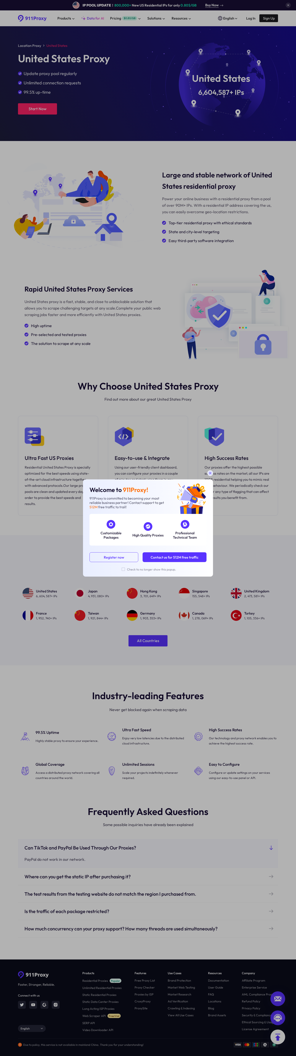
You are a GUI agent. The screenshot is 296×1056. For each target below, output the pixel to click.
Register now (114, 557)
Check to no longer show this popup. (151, 569)
